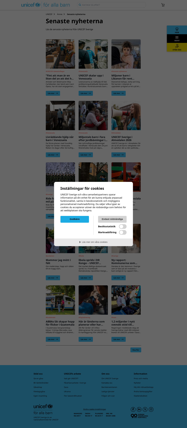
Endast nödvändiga (112, 219)
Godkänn (75, 219)
